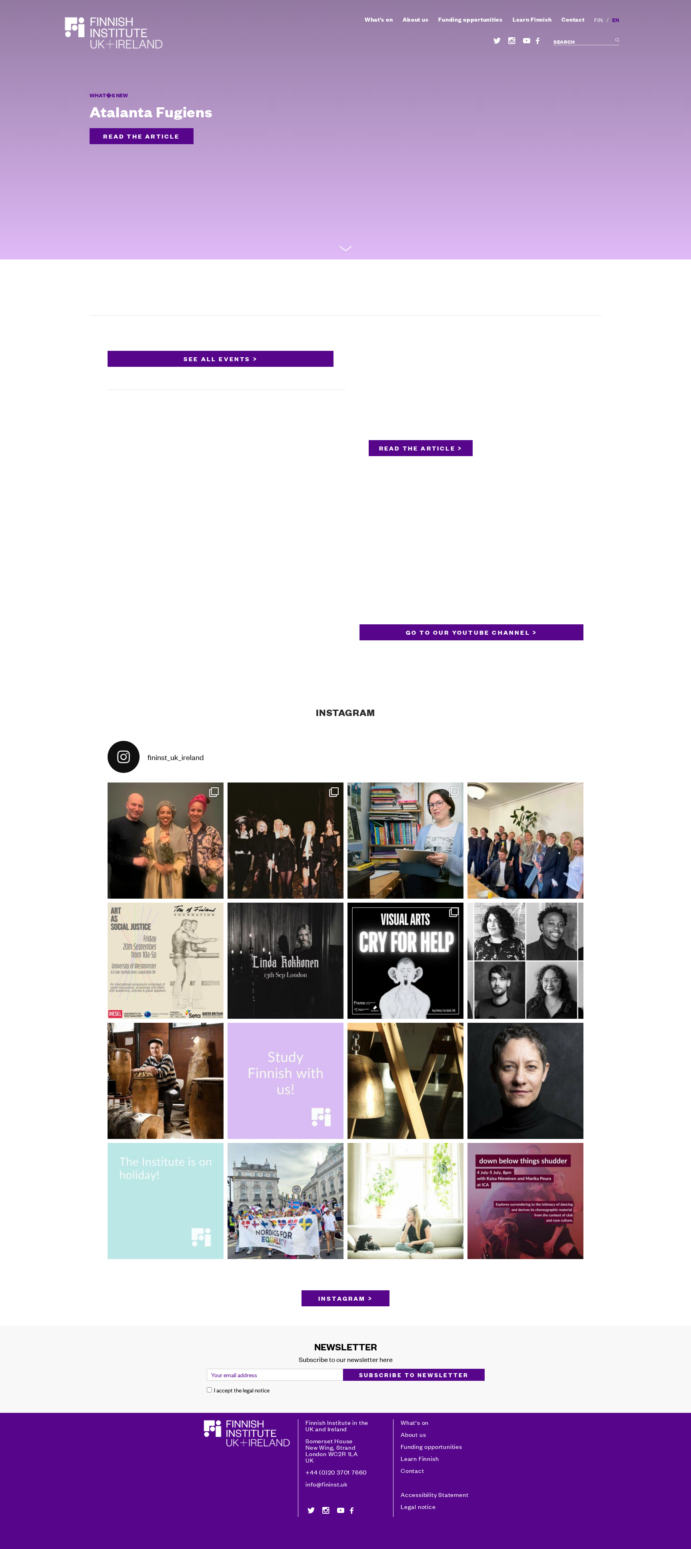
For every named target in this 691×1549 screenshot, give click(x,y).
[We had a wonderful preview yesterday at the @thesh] (166, 841)
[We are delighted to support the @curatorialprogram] (525, 961)
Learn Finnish (532, 19)
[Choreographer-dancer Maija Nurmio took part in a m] (405, 1201)
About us (415, 19)
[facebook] (537, 41)
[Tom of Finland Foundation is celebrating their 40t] (166, 961)
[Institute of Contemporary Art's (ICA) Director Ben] (525, 1081)
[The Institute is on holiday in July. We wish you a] (166, 1201)
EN (615, 20)
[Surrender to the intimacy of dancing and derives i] (525, 1201)
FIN (598, 20)
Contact (572, 19)
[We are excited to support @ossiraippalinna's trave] (166, 1081)
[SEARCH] (616, 41)
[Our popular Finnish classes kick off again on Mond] (286, 1081)
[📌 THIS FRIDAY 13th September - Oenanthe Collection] (286, 961)
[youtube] (526, 40)
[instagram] (511, 40)
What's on (379, 19)
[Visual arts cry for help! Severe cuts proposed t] (405, 961)
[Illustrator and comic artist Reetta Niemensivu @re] (405, 841)
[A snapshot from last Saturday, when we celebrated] (286, 1201)
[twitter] (497, 41)
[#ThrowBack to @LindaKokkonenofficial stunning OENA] (286, 841)
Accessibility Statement (434, 1494)
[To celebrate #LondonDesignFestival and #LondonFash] (525, 841)
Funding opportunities (470, 19)
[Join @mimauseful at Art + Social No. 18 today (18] (405, 1081)
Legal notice (418, 1506)
